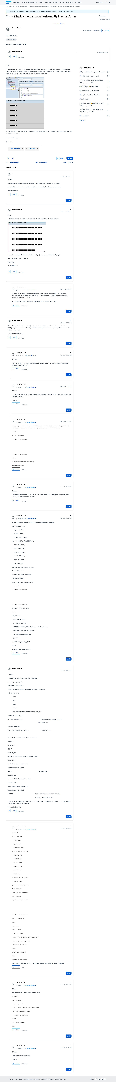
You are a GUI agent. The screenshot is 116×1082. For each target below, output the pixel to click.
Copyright (26, 1079)
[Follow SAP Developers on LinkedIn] (105, 1079)
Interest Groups (23, 6)
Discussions (53, 6)
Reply (69, 200)
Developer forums (50, 11)
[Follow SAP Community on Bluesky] (99, 1079)
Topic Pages (78, 2)
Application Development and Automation (39, 6)
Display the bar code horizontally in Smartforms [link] (68, 6)
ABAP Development (11, 39)
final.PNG (13, 265)
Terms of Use (18, 1079)
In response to (27, 290)
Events (62, 2)
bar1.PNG (32, 148)
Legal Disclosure (35, 1079)
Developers (48, 2)
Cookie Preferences (60, 1079)
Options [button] (108, 16)
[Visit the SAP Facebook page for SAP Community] (96, 1079)
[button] (102, 30)
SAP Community (10, 6)
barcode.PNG (15, 148)
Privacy (12, 1079)
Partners (55, 2)
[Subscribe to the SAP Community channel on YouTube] (102, 1079)
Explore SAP (99, 2)
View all (81, 120)
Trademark (44, 1079)
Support (51, 1079)
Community (16, 2)
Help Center (69, 2)
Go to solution (59, 24)
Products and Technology (29, 2)
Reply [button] (70, 158)
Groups (41, 2)
